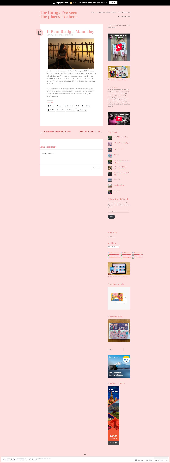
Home (93, 12)
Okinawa (116, 155)
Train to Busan (118, 179)
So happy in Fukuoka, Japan (122, 143)
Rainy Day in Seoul (119, 185)
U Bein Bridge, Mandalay (70, 31)
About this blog (111, 12)
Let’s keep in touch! (123, 16)
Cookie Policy (35, 460)
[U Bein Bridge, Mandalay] (39, 32)
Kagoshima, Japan (119, 149)
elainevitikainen (67, 35)
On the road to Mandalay (90, 132)
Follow (111, 216)
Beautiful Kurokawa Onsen (121, 137)
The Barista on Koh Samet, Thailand (57, 132)
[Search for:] (116, 349)
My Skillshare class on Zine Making (117, 277)
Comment (96, 168)
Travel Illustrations (124, 12)
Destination (101, 12)
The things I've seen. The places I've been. (59, 14)
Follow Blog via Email (118, 199)
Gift (113, 3)
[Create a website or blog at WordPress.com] (85, 455)
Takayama (117, 191)
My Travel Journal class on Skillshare (118, 80)
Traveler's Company (113, 87)
